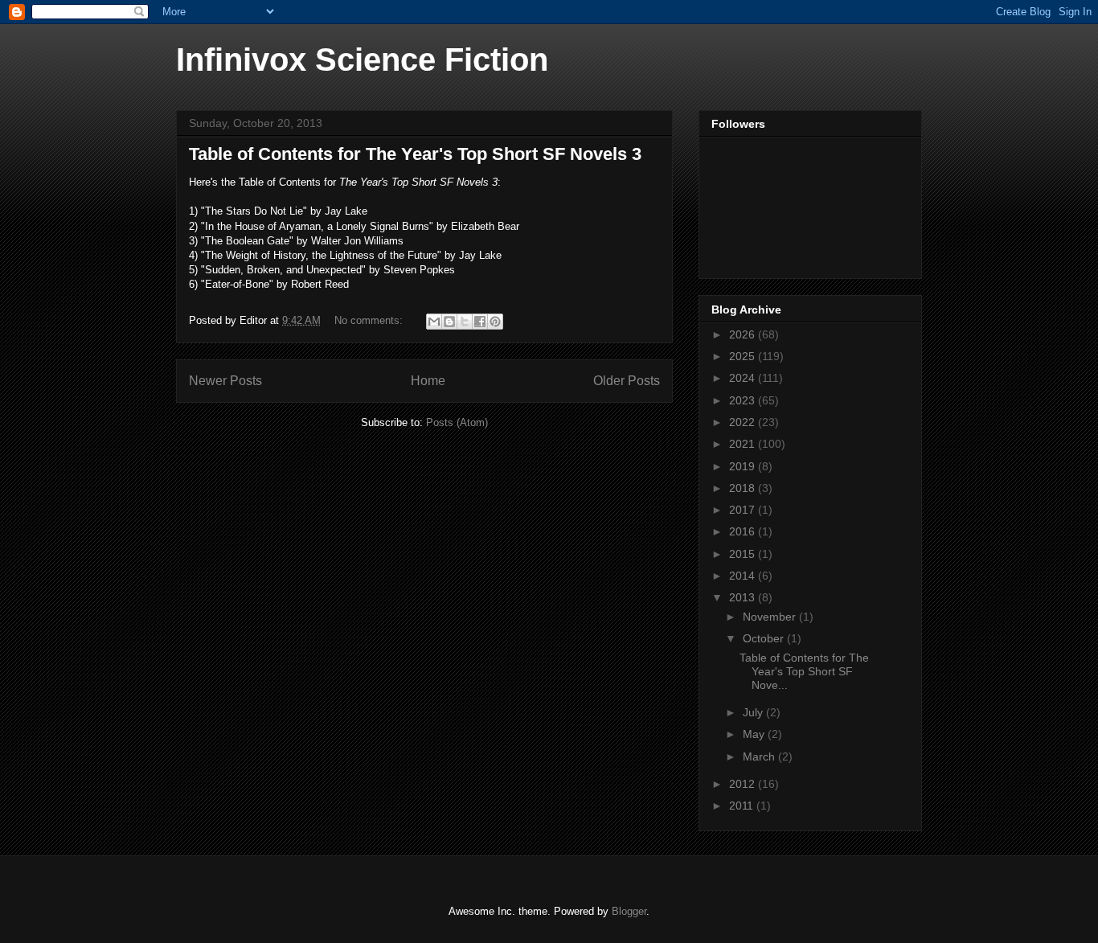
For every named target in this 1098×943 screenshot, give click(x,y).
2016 (743, 531)
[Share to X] (465, 322)
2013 (743, 597)
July (754, 712)
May (755, 734)
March (760, 756)
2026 (743, 334)
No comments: (370, 320)
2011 (742, 805)
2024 (743, 377)
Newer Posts (225, 380)
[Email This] (434, 322)
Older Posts (626, 380)
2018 (743, 488)
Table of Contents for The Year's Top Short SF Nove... (804, 671)
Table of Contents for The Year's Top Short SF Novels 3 (415, 154)
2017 (743, 509)
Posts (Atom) (457, 422)
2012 (743, 783)
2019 (743, 466)
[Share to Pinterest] (495, 322)
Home (428, 380)
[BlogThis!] (449, 322)
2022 (743, 422)
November (771, 616)
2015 (743, 553)
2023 (743, 400)
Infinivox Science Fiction (362, 59)
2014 (743, 575)
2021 (743, 443)
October (765, 638)
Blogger (629, 911)
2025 (743, 356)
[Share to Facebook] (480, 322)
